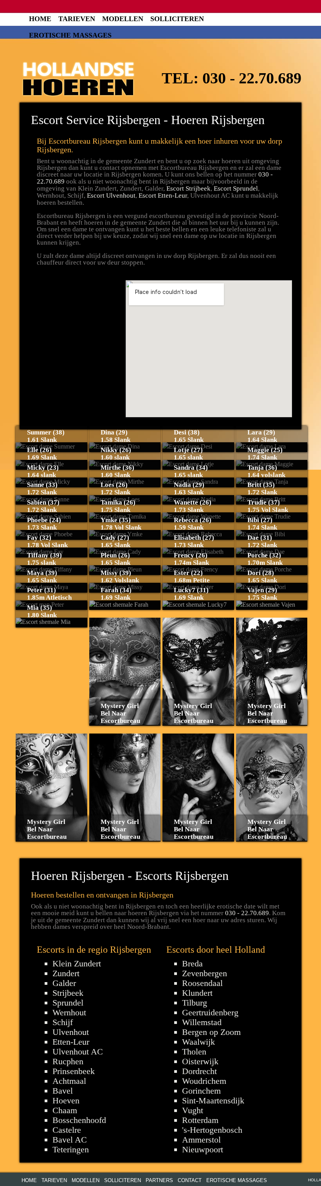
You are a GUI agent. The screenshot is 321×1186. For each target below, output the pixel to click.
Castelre (66, 1130)
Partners (159, 1180)
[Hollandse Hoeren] (78, 77)
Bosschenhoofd (79, 1120)
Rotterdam (200, 1120)
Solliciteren (177, 19)
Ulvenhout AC (77, 1051)
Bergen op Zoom (211, 1032)
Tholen (194, 1051)
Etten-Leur (70, 1042)
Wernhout (69, 1012)
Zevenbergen (204, 973)
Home (40, 19)
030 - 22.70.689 (251, 78)
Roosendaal (202, 983)
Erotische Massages (70, 35)
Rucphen (67, 1061)
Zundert (65, 973)
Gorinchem (201, 1091)
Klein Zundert (76, 963)
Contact (190, 1180)
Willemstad (202, 1022)
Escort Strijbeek (188, 188)
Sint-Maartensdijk (213, 1100)
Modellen (122, 19)
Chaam (64, 1110)
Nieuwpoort (202, 1149)
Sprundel (67, 1003)
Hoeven (65, 1100)
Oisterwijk (200, 1061)
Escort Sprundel (236, 188)
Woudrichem (204, 1081)
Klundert (197, 993)
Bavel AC (69, 1140)
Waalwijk (198, 1042)
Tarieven (76, 19)
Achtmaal (69, 1081)
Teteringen (70, 1149)
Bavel (62, 1091)
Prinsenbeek (73, 1071)
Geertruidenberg (210, 1012)
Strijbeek (67, 993)
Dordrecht (199, 1071)
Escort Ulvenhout (111, 195)
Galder (64, 983)
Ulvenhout (70, 1032)
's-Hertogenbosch (212, 1130)
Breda (192, 963)
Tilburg (194, 1003)
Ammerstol (201, 1140)
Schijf (62, 1022)
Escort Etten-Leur (163, 195)
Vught (192, 1110)
